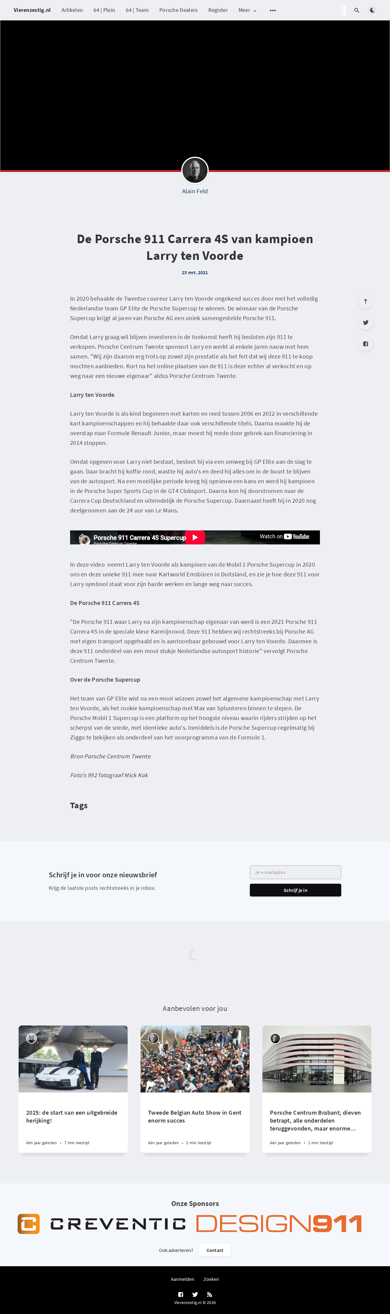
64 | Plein (104, 9)
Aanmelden (182, 1279)
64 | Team (137, 9)
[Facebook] (365, 343)
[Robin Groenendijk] (275, 1038)
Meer (244, 10)
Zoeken (211, 1279)
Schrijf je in (295, 890)
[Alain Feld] (195, 172)
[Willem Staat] (153, 1038)
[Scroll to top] (365, 301)
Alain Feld (195, 191)
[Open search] (357, 10)
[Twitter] (365, 322)
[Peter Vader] (31, 1038)
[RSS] (209, 1295)
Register (218, 9)
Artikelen (72, 9)
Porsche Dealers (178, 9)
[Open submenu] (273, 10)
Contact (215, 1250)
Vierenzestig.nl (32, 9)
